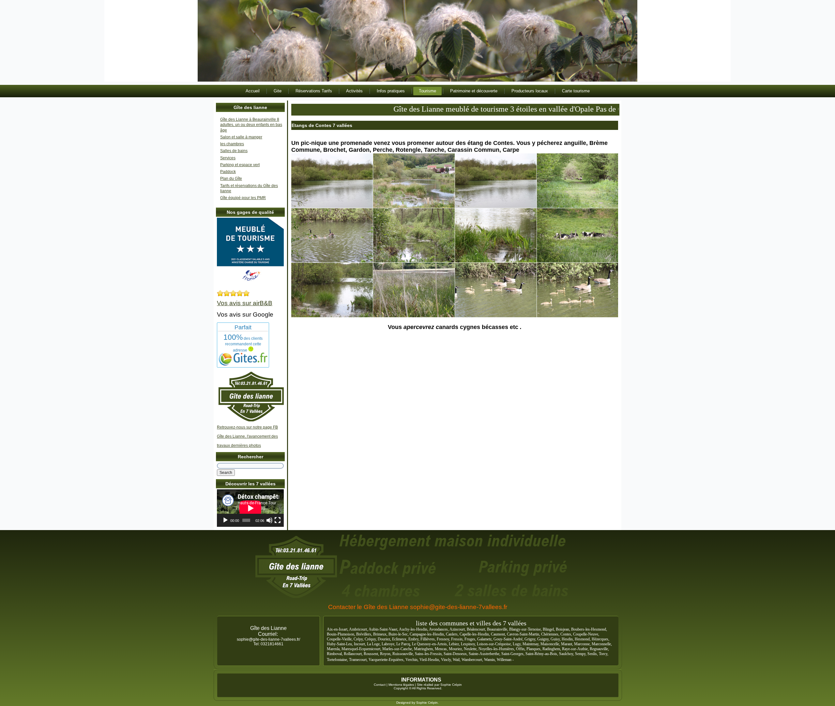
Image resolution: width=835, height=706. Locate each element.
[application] (250, 508)
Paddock (228, 171)
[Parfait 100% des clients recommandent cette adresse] (243, 364)
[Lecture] (225, 520)
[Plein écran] (277, 520)
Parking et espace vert (240, 165)
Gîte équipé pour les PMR (243, 198)
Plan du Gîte (231, 178)
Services (227, 158)
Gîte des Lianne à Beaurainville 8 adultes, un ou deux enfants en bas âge (251, 125)
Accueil (253, 90)
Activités (354, 90)
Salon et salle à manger (241, 137)
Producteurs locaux (529, 90)
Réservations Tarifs (314, 90)
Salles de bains (234, 151)
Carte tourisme (576, 90)
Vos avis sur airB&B (244, 303)
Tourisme (427, 90)
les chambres (232, 144)
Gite (277, 90)
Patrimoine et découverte (473, 90)
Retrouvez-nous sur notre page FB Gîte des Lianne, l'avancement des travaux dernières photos (247, 436)
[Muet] (269, 520)
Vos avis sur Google (245, 314)
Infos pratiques (391, 90)
